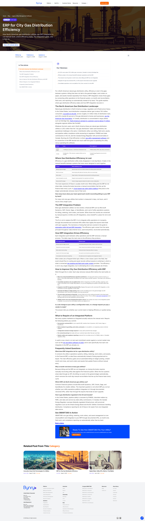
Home (4, 16)
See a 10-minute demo (11, 45)
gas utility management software (96, 138)
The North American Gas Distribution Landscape (31, 69)
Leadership (115, 492)
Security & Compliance (47, 508)
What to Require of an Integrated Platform (29, 81)
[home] (39, 3)
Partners (114, 498)
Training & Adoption (46, 510)
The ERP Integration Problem (26, 74)
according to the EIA (69, 114)
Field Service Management (48, 496)
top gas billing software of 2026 (73, 342)
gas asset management (102, 295)
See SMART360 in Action (25, 87)
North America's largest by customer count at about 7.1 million (90, 121)
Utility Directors (65, 506)
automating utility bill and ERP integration (68, 227)
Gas (63, 492)
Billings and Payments (47, 490)
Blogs (103, 488)
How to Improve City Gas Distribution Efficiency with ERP (33, 79)
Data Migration (46, 506)
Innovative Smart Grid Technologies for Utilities (36, 471)
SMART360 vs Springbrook (87, 488)
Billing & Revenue (66, 510)
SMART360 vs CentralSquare (87, 502)
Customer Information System (48, 488)
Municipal (64, 496)
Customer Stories (66, 3)
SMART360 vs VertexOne (87, 494)
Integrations (45, 502)
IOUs (64, 498)
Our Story (115, 488)
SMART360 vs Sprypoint (87, 490)
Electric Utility (26, 473)
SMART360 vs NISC (86, 500)
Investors (114, 496)
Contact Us (104, 490)
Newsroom (115, 500)
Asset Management (46, 494)
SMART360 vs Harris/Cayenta (88, 492)
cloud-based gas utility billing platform (86, 188)
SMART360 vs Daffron (86, 496)
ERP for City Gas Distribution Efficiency (67, 471)
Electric (64, 490)
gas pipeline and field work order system (80, 263)
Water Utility (91, 473)
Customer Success (46, 512)
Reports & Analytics (46, 498)
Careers (114, 490)
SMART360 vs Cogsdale (86, 498)
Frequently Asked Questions (26, 84)
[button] (50, 3)
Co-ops (64, 500)
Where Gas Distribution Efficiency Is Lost (29, 71)
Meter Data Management (48, 492)
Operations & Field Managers (68, 508)
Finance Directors (66, 504)
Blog (9, 16)
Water (64, 488)
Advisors (114, 494)
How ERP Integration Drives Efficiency (28, 76)
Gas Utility (58, 473)
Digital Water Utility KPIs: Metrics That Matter (101, 471)
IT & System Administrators (68, 512)
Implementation (46, 504)
